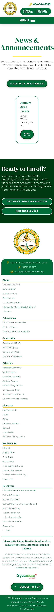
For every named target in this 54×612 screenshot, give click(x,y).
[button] (27, 20)
